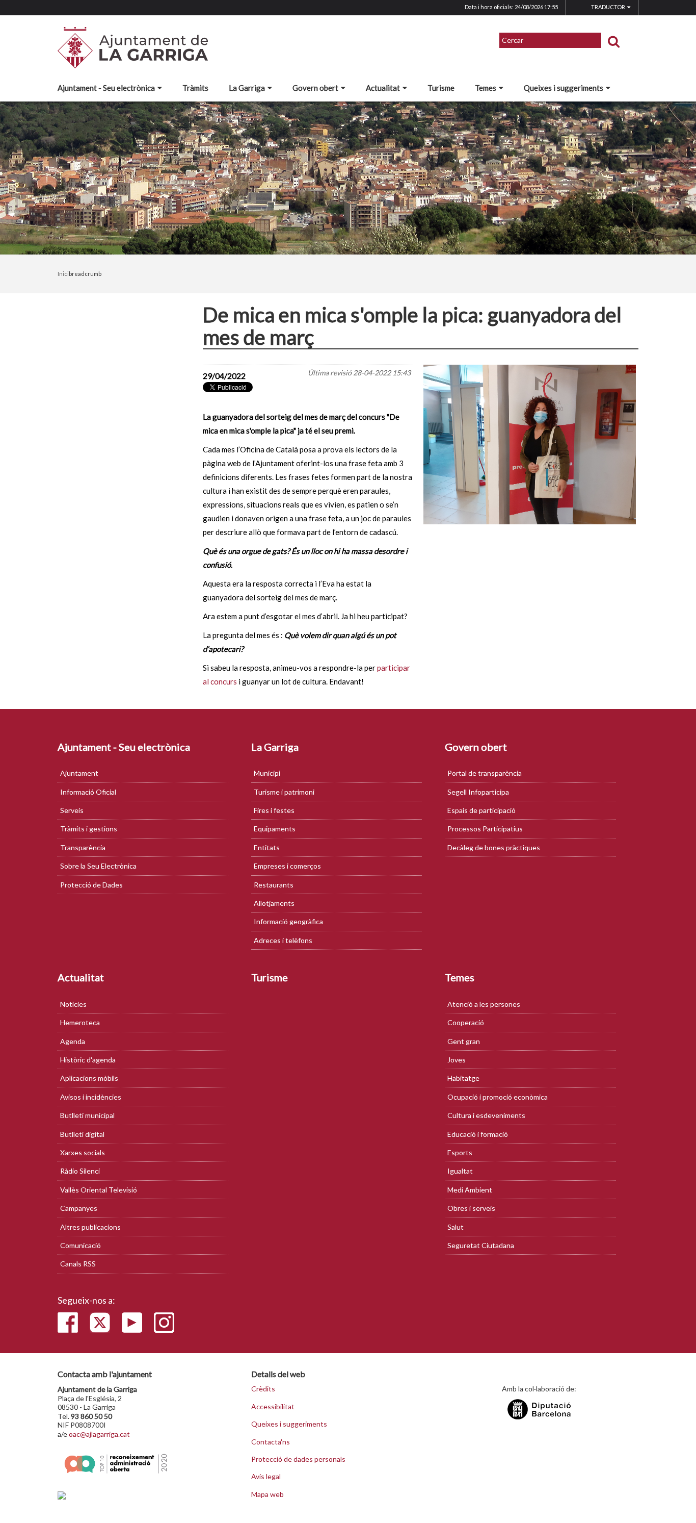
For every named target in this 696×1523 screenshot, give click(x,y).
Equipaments (275, 828)
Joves (456, 1059)
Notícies (73, 1004)
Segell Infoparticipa (478, 792)
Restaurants (273, 884)
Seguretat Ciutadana (480, 1245)
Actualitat (383, 87)
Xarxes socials (82, 1152)
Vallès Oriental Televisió (98, 1189)
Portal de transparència (484, 773)
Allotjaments (274, 903)
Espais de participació (481, 810)
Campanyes (78, 1208)
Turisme (440, 87)
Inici (63, 273)
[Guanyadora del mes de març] (529, 444)
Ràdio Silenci (80, 1170)
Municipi (267, 773)
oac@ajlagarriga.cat (99, 1434)
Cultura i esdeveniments (486, 1115)
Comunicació (80, 1245)
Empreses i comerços (287, 865)
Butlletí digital (82, 1134)
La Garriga (247, 87)
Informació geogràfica (288, 921)
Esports (459, 1152)
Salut (455, 1227)
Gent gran (463, 1041)
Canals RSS (78, 1263)
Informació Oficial (88, 792)
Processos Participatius (485, 828)
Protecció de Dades (91, 884)
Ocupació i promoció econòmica (497, 1097)
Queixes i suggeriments (563, 87)
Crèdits (263, 1389)
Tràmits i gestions (88, 828)
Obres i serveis (471, 1208)
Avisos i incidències (90, 1097)
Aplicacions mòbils (89, 1078)
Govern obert (315, 87)
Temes (485, 87)
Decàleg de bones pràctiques (493, 847)
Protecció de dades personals (298, 1459)
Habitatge (463, 1078)
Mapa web (267, 1494)
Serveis (72, 810)
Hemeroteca (80, 1022)
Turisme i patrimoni (284, 792)
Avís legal (266, 1477)
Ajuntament (79, 773)
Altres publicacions (90, 1227)
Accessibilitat (273, 1407)
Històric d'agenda (88, 1059)
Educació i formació (477, 1134)
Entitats (267, 847)
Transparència (82, 847)
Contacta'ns (270, 1442)
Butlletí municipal (87, 1115)
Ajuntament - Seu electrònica (106, 87)
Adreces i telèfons (283, 940)
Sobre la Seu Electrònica (98, 865)
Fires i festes (274, 810)
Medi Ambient (469, 1189)
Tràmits (195, 87)
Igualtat (460, 1170)
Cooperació (465, 1022)
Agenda (72, 1041)
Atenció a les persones (483, 1004)
